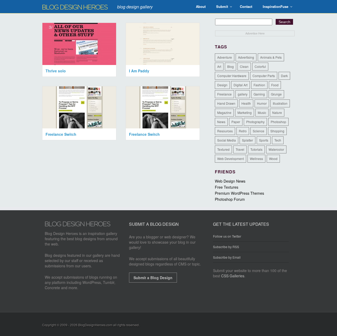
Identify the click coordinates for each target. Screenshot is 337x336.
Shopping (277, 131)
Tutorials (256, 149)
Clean (244, 66)
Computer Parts (263, 75)
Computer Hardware (231, 75)
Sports (263, 140)
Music (262, 112)
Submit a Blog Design (152, 277)
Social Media (226, 140)
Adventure (224, 57)
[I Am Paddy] (163, 63)
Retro (243, 131)
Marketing (244, 112)
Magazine (224, 112)
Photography (255, 121)
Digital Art (240, 85)
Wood (273, 158)
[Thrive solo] (79, 63)
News (221, 121)
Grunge (276, 94)
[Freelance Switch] (79, 126)
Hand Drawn (226, 103)
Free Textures (226, 187)
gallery (242, 94)
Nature (277, 112)
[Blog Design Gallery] (78, 225)
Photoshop (278, 121)
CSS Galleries (232, 275)
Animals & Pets (271, 57)
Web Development (230, 158)
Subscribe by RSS (226, 246)
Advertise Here (255, 33)
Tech (277, 140)
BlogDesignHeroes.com (95, 325)
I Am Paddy (139, 70)
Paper (235, 121)
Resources (225, 131)
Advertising (246, 57)
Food (275, 85)
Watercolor (276, 149)
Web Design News (230, 181)
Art (219, 66)
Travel (240, 149)
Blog (230, 66)
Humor (262, 103)
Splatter (247, 140)
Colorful (260, 66)
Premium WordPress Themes (239, 193)
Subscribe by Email (227, 257)
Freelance (224, 94)
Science (258, 131)
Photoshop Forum (230, 199)
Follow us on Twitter (227, 236)
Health (246, 103)
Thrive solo (56, 70)
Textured (223, 149)
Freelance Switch (61, 134)
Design (222, 85)
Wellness (256, 158)
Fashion (259, 85)
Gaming (259, 94)
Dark (284, 75)
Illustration (280, 103)
